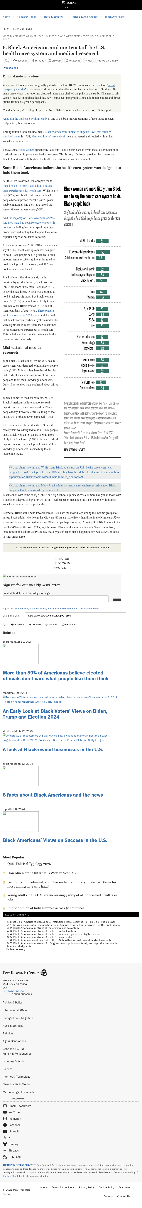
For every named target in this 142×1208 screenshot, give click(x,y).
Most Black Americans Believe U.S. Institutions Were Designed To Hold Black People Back (58, 37)
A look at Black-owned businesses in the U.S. (53, 749)
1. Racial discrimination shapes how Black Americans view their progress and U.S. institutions (65, 925)
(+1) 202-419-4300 (13, 991)
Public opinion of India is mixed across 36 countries (45, 908)
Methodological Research (18, 1092)
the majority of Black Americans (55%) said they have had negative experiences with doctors (29, 222)
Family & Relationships (17, 1053)
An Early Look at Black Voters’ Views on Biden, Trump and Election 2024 (55, 714)
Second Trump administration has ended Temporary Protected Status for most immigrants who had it (61, 884)
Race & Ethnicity (13, 1025)
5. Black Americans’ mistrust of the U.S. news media (41, 937)
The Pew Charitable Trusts (16, 1176)
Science (7, 1069)
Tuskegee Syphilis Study (33, 118)
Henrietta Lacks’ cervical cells (49, 136)
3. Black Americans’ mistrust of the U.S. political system (43, 931)
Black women (26, 150)
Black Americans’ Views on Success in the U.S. (55, 840)
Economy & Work (13, 1061)
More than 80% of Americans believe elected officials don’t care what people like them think (56, 675)
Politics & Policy (12, 1002)
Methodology (17, 949)
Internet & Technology (16, 1076)
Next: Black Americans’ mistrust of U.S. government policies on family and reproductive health (61, 547)
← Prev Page (62, 558)
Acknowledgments (20, 946)
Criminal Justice (38, 608)
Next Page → (62, 567)
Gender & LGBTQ (13, 1049)
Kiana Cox (12, 68)
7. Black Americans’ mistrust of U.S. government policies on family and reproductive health (63, 943)
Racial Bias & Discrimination (62, 608)
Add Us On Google (107, 60)
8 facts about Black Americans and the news (53, 795)
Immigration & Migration (18, 1018)
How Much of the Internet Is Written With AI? (41, 873)
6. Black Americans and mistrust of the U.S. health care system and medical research (60, 940)
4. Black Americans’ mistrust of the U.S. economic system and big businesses (55, 934)
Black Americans (19, 608)
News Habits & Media (16, 1084)
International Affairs (15, 1010)
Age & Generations (14, 1041)
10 (68, 563)
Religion (8, 1033)
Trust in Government (89, 608)
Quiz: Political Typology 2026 (29, 864)
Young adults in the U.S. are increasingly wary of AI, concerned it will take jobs (62, 897)
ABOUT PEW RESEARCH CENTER (19, 1165)
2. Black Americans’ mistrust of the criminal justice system (45, 928)
